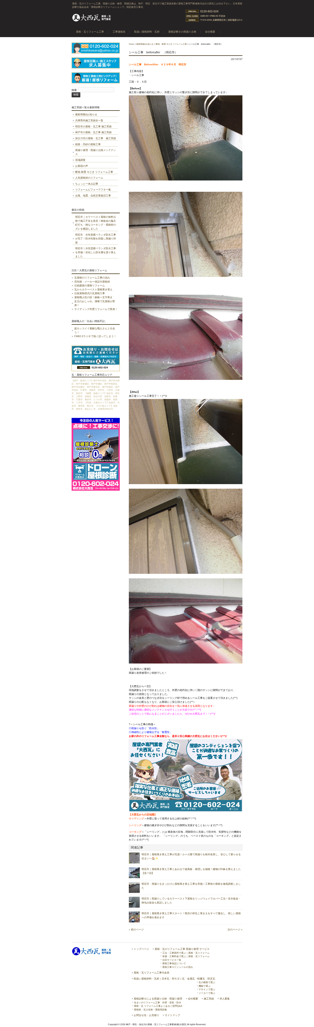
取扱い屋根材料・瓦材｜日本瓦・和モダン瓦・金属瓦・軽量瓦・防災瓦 (174, 978)
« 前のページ (136, 929)
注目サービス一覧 (171, 960)
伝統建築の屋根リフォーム (89, 285)
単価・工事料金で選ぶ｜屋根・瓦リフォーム (186, 956)
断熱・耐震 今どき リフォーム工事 (171, 44)
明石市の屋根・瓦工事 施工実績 (93, 126)
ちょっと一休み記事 (86, 183)
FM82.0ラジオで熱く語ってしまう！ (95, 336)
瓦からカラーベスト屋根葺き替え (93, 289)
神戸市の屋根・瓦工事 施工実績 (93, 132)
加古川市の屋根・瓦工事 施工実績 (95, 138)
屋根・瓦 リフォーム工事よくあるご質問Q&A (158, 1006)
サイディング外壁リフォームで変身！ (96, 309)
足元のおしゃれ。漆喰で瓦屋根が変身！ (94, 303)
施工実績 (209, 998)
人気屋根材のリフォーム (89, 177)
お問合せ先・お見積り (146, 1015)
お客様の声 (81, 165)
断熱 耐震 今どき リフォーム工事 (94, 171)
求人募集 (225, 998)
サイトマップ (172, 1015)
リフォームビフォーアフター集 (93, 189)
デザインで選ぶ (207, 989)
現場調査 (80, 159)
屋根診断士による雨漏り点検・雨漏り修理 (158, 998)
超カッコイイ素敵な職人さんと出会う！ (94, 330)
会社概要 (193, 998)
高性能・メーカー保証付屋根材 (92, 281)
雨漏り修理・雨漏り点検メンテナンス (95, 152)
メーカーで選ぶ (207, 993)
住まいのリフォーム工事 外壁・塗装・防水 (157, 1002)
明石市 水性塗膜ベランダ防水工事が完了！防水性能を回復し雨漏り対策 (95, 238)
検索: (74, 90)
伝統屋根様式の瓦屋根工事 (89, 293)
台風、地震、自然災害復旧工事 (93, 195)
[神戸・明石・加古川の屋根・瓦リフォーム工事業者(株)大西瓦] (92, 21)
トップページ (141, 949)
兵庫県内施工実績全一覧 (89, 120)
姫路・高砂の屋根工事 (88, 144)
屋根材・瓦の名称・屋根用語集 (150, 1009)
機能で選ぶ (204, 986)
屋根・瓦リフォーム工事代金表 (151, 972)
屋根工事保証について (174, 963)
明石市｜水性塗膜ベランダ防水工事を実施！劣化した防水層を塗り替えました (95, 252)
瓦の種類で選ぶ (207, 982)
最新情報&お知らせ (145, 44)
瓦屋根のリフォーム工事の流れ (92, 277)
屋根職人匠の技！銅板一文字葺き (93, 297)
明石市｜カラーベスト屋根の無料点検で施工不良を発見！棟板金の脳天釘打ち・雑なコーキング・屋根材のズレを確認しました (95, 222)
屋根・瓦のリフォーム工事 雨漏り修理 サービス (182, 949)
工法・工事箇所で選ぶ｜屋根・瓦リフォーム (186, 952)
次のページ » (235, 929)
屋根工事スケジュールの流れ (177, 967)
